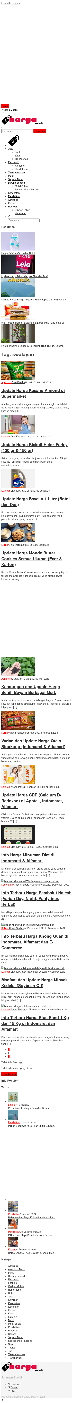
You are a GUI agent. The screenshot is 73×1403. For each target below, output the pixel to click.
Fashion (12, 1282)
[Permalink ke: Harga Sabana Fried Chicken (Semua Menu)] (13, 1246)
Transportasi (15, 1357)
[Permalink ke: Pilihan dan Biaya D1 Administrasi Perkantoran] (13, 1228)
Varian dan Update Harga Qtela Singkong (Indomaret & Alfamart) (33, 743)
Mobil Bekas (14, 1323)
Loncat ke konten (10, 3)
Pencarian (40, 131)
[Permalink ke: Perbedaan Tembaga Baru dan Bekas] (13, 1101)
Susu (11, 1344)
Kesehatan (7, 884)
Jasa (10, 1296)
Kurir (10, 1313)
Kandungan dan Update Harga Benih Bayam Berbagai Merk (30, 689)
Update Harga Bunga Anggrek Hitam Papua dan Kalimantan (33, 299)
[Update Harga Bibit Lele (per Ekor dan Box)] (18, 273)
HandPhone (14, 1289)
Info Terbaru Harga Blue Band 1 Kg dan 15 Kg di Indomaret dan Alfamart (35, 1023)
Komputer (13, 1306)
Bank (11, 1272)
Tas (10, 1351)
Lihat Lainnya (9, 1074)
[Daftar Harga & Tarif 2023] (22, 124)
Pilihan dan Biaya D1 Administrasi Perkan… (31, 1235)
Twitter (14, 1387)
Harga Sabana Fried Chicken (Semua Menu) (32, 1252)
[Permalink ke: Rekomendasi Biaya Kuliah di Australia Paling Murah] (13, 1210)
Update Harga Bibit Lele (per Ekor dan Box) (24, 276)
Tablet (11, 1347)
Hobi (10, 1293)
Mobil (11, 1320)
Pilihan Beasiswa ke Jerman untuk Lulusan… (32, 1125)
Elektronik (13, 1279)
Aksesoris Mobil (16, 1269)
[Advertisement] (23, 56)
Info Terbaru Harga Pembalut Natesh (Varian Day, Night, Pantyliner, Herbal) (36, 898)
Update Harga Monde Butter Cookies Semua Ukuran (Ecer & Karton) (31, 558)
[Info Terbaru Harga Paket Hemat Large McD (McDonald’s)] (18, 319)
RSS (13, 1390)
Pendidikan (14, 1122)
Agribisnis (6, 382)
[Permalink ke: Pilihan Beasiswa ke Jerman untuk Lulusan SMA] (13, 1119)
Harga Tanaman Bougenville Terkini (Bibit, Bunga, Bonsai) (32, 345)
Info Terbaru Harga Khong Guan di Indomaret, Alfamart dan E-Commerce (34, 941)
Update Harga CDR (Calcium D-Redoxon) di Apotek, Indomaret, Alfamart (32, 800)
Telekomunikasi (16, 1354)
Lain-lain (6, 436)
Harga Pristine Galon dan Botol (18, 253)
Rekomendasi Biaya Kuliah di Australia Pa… (31, 1217)
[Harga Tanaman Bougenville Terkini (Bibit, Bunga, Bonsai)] (18, 342)
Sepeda (12, 1334)
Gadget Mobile (16, 1286)
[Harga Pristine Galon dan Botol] (18, 249)
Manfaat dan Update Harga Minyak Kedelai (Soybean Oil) (34, 982)
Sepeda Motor (15, 1337)
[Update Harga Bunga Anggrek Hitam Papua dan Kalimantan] (18, 296)
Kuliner (5, 544)
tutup (5, 106)
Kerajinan (13, 1299)
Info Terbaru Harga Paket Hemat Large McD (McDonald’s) (32, 322)
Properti (12, 1330)
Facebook (16, 1384)
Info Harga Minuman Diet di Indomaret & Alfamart (27, 857)
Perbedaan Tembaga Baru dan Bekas (28, 1108)
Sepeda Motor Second (20, 1340)
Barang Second (16, 1276)
